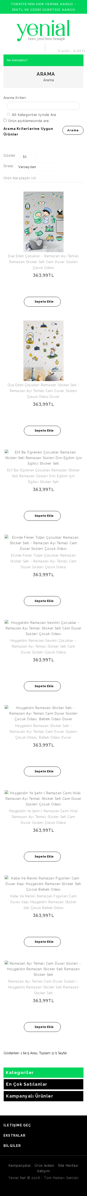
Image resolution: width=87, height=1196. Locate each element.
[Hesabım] (39, 48)
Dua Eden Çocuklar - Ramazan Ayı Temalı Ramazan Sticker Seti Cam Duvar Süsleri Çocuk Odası (43, 262)
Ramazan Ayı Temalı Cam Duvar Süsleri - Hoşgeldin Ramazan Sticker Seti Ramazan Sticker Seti (43, 987)
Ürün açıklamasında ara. (29, 121)
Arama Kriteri (14, 98)
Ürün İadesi (44, 1165)
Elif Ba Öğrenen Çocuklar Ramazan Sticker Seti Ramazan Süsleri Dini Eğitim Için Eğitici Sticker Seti (43, 476)
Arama (48, 80)
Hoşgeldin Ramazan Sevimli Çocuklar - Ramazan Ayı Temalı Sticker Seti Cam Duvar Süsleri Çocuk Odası (43, 646)
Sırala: (8, 166)
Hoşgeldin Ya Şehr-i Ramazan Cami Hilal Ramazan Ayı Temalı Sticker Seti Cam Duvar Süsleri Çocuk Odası (43, 816)
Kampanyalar (20, 1165)
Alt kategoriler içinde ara (34, 115)
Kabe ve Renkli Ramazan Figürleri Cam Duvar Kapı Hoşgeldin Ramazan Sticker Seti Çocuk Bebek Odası (43, 902)
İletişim (43, 1171)
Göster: (9, 155)
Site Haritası (68, 1165)
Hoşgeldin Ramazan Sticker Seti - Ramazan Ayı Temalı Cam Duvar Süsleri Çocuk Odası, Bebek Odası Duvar (43, 731)
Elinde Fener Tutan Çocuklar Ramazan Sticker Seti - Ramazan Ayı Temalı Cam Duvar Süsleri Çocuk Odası (43, 561)
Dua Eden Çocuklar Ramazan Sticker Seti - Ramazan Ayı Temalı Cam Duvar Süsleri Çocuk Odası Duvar (44, 391)
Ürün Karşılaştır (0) (19, 178)
